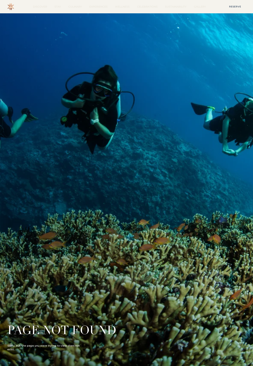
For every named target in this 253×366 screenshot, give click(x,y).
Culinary (75, 6)
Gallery (200, 6)
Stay (57, 6)
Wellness (122, 6)
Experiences (98, 6)
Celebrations (147, 6)
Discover (40, 6)
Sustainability (176, 6)
